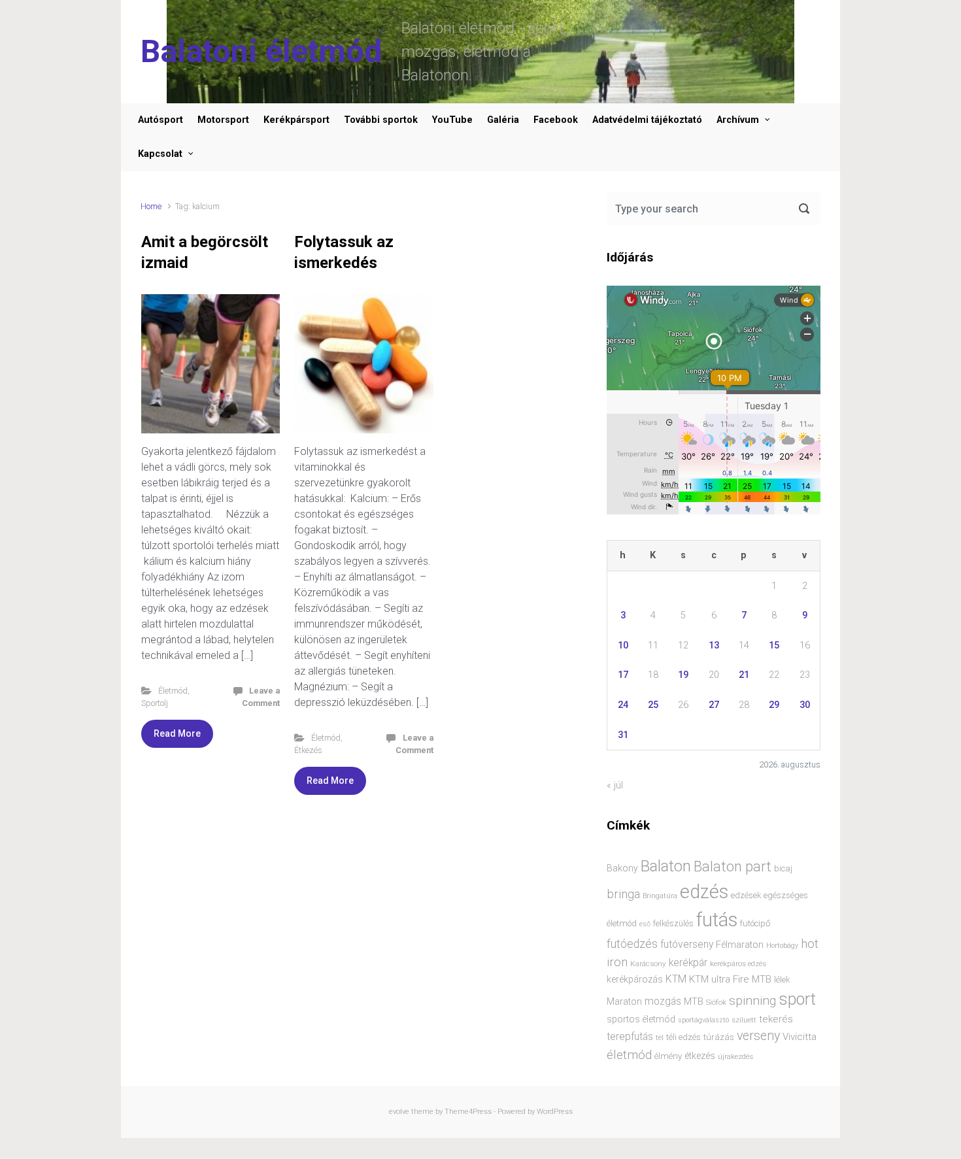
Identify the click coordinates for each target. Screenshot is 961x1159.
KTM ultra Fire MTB (730, 979)
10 (623, 645)
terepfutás (630, 1037)
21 (744, 674)
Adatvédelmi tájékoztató (647, 120)
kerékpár (688, 963)
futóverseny (686, 944)
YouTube (452, 120)
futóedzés (632, 943)
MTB (693, 1001)
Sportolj (154, 703)
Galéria (503, 120)
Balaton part (732, 866)
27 (714, 705)
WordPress (555, 1111)
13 (714, 645)
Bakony (622, 868)
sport (797, 999)
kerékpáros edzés (738, 963)
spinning (752, 1000)
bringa (623, 894)
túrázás (718, 1037)
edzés (704, 892)
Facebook (555, 120)
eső (644, 924)
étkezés (699, 1055)
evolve (399, 1111)
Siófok (716, 1002)
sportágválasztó (703, 1020)
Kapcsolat (160, 154)
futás (716, 920)
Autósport (160, 120)
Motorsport (223, 120)
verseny (758, 1035)
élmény (668, 1056)
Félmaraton (740, 944)
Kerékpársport (296, 120)
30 (805, 705)
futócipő (755, 923)
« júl (615, 785)
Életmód (173, 691)
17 (623, 674)
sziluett (744, 1019)
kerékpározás (635, 979)
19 (683, 674)
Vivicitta (800, 1037)
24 (623, 705)
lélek (782, 979)
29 (774, 705)
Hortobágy (782, 945)
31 (623, 735)
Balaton (666, 866)
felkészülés (673, 923)
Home (151, 206)
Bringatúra (660, 896)
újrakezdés (735, 1056)
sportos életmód (641, 1019)
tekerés (776, 1019)
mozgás (663, 1001)
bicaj (783, 868)
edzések (746, 895)
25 (653, 705)
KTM (676, 979)
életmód (629, 1054)
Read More (177, 733)
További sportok (381, 120)
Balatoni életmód (261, 51)
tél (660, 1037)
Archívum (738, 120)
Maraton (624, 1001)
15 (774, 645)
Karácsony (648, 963)
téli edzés (683, 1037)
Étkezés (308, 750)
